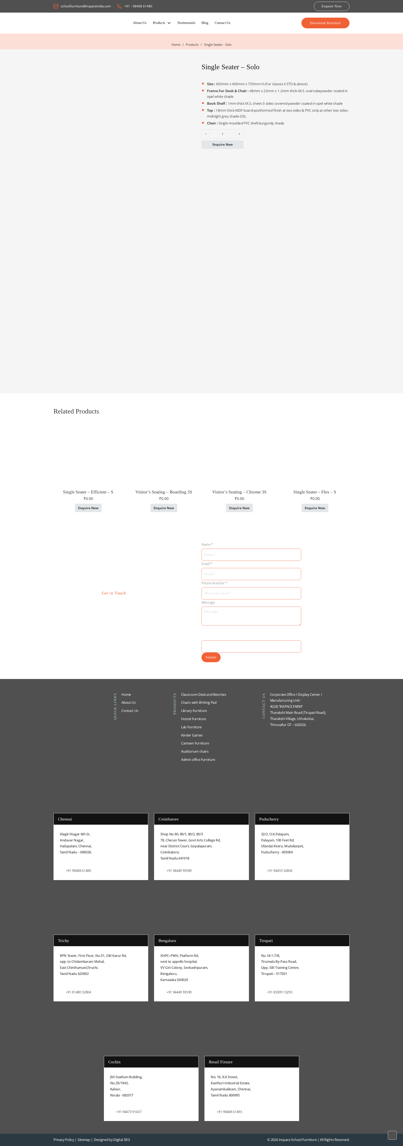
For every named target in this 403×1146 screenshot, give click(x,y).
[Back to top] (392, 1135)
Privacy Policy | (65, 1139)
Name (207, 544)
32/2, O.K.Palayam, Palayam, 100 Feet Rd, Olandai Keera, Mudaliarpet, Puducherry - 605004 (282, 843)
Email (207, 563)
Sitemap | (85, 1139)
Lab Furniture (191, 727)
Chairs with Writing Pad (199, 702)
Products (159, 23)
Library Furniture (194, 710)
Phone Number (215, 583)
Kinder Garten (192, 735)
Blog (205, 23)
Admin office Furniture (198, 759)
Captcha (209, 630)
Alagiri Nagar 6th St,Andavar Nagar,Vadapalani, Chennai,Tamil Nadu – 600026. (76, 843)
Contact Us (222, 23)
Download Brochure (325, 23)
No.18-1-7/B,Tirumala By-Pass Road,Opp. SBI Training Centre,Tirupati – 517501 (280, 964)
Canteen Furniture (195, 743)
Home (175, 44)
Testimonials (186, 23)
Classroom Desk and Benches (203, 694)
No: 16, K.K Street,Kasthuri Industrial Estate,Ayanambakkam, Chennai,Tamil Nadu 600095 (231, 1086)
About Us (139, 23)
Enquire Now (332, 6)
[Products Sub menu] (169, 23)
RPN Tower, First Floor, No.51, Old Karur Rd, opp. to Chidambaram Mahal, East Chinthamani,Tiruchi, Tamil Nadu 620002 (93, 964)
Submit (211, 657)
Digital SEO (121, 1139)
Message (208, 602)
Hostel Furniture (193, 719)
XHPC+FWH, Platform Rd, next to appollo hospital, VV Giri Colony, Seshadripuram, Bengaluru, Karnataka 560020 (184, 967)
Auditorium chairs (195, 751)
